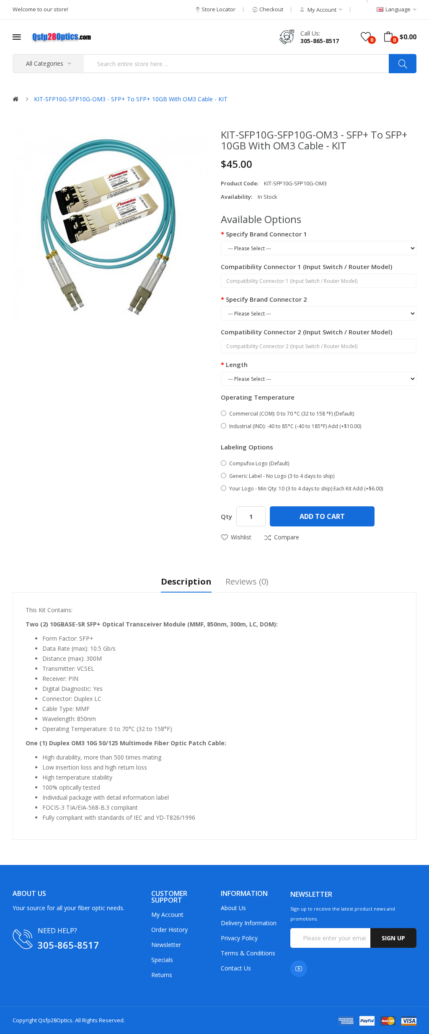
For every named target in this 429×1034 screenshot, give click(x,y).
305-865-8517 (319, 41)
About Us (233, 908)
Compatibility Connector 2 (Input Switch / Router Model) (306, 332)
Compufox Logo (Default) (259, 463)
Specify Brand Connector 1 (266, 234)
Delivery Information (249, 923)
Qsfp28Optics (55, 1020)
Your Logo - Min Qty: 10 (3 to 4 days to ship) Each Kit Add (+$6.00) (306, 488)
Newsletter (166, 945)
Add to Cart (322, 516)
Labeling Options (247, 447)
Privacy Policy (239, 938)
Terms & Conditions (248, 953)
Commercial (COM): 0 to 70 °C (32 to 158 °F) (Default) (291, 413)
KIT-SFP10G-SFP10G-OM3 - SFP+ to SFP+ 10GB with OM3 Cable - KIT (130, 99)
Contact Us (236, 968)
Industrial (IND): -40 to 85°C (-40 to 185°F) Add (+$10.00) (295, 426)
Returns (161, 975)
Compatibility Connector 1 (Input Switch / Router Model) (306, 266)
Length (237, 364)
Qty (226, 516)
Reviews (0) (247, 582)
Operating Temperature (258, 397)
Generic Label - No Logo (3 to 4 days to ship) (281, 476)
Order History (169, 930)
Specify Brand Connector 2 (266, 299)
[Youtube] (298, 968)
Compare (286, 537)
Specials (162, 960)
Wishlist (241, 537)
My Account (167, 915)
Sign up (393, 938)
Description (186, 582)
